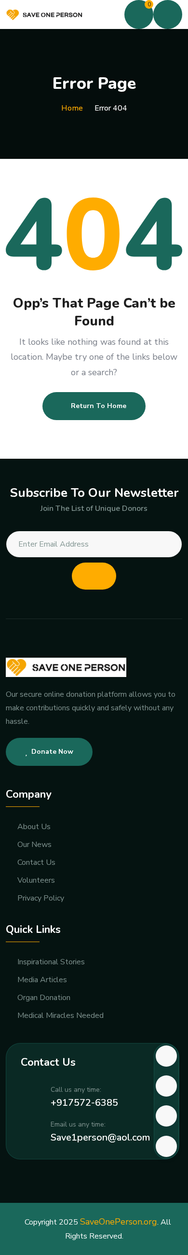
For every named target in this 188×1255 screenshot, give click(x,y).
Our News (34, 845)
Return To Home (98, 405)
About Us (34, 827)
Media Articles (42, 980)
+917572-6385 (84, 1102)
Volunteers (36, 880)
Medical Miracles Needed (60, 1016)
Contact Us (36, 863)
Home (72, 108)
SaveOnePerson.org (118, 1221)
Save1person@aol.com (100, 1137)
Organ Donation (43, 998)
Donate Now (52, 751)
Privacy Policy (40, 898)
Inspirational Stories (51, 962)
